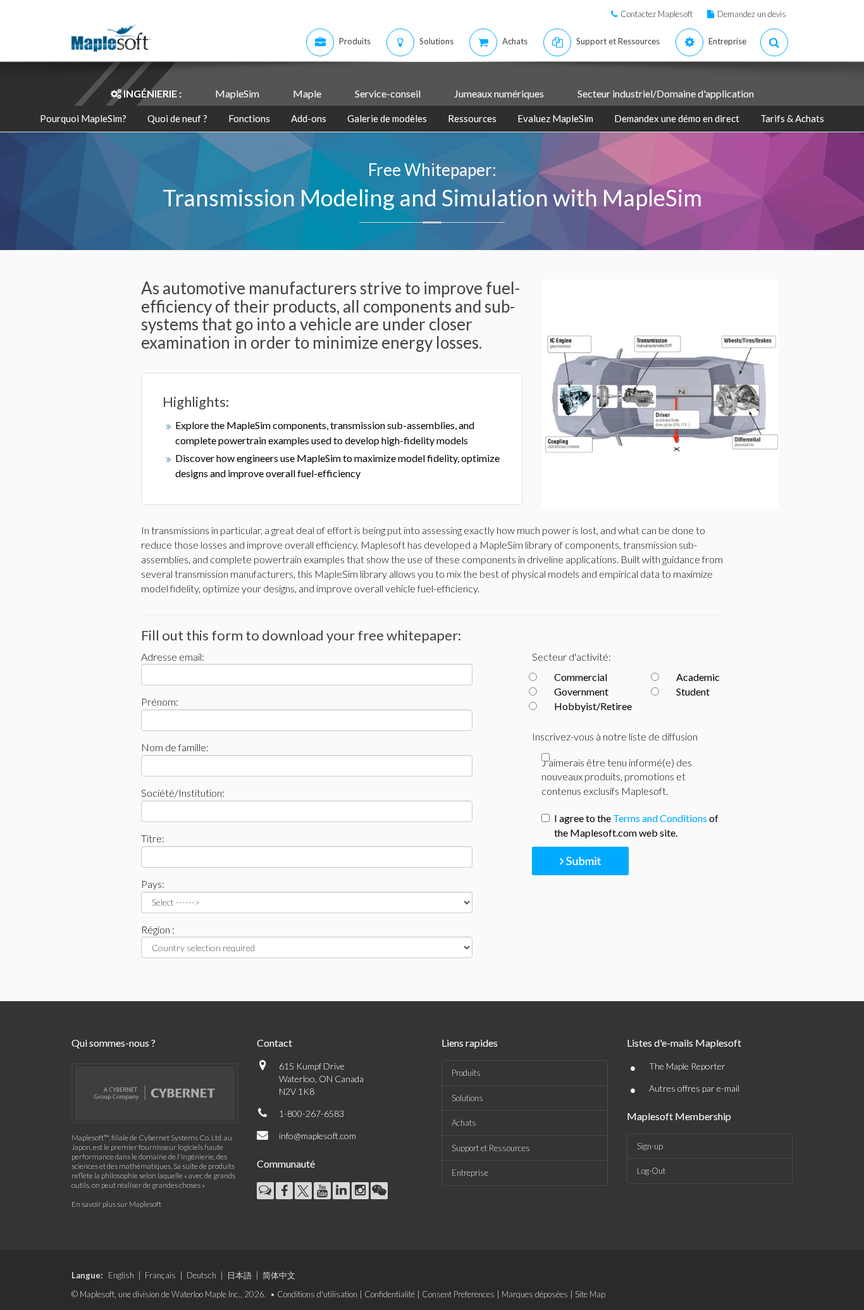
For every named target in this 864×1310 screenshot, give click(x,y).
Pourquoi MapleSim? (83, 118)
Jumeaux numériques (499, 93)
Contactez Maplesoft (656, 14)
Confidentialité (389, 1294)
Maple (307, 93)
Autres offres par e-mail (694, 1088)
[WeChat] (379, 1190)
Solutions (467, 1098)
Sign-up (650, 1146)
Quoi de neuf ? (177, 118)
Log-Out (651, 1171)
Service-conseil (388, 93)
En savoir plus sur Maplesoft (116, 1204)
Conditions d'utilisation (317, 1294)
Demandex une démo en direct (676, 118)
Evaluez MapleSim (555, 118)
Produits (466, 1073)
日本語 (239, 1275)
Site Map (590, 1294)
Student (693, 691)
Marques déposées (535, 1294)
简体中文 (278, 1275)
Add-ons (308, 118)
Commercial (580, 677)
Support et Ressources (491, 1148)
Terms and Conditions (660, 818)
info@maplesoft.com (317, 1135)
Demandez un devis (751, 14)
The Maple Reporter (687, 1066)
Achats (464, 1123)
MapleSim (237, 93)
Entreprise (470, 1173)
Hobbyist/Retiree (593, 706)
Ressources (473, 118)
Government (581, 691)
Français (160, 1275)
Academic (698, 677)
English (121, 1275)
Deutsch (201, 1275)
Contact (274, 1043)
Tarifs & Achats (792, 118)
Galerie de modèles (388, 118)
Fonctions (249, 118)
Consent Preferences (458, 1294)
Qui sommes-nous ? (113, 1043)
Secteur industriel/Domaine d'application (665, 93)
